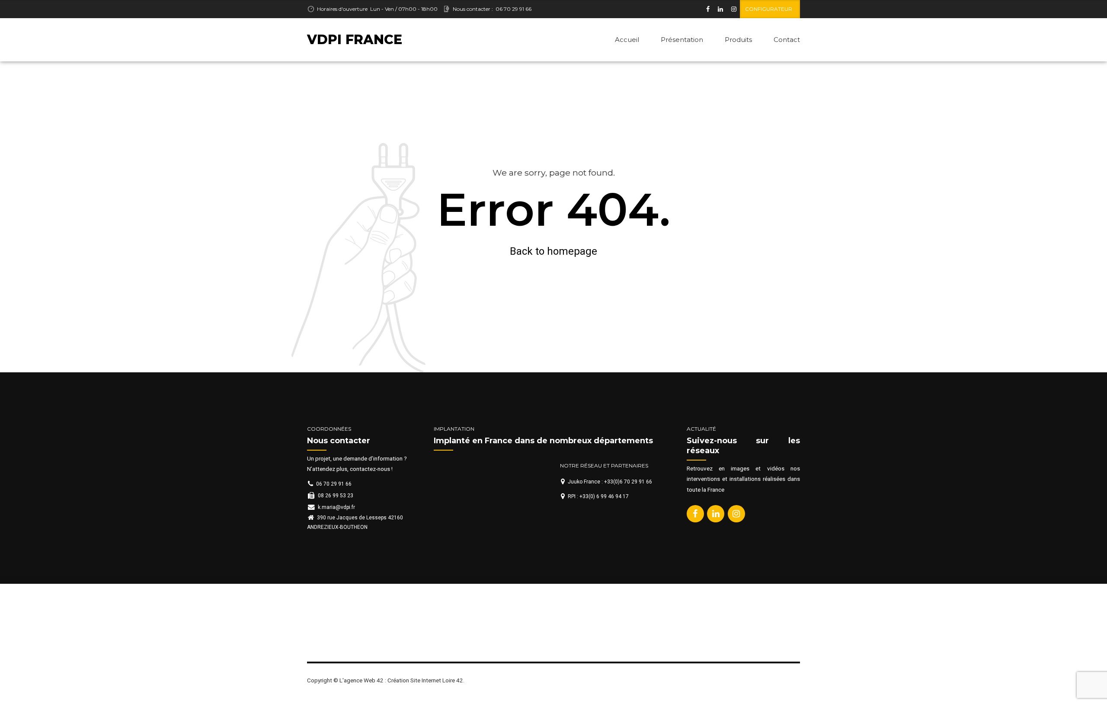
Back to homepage (553, 251)
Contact (787, 39)
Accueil (627, 39)
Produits (738, 39)
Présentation (682, 39)
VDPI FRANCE (354, 40)
